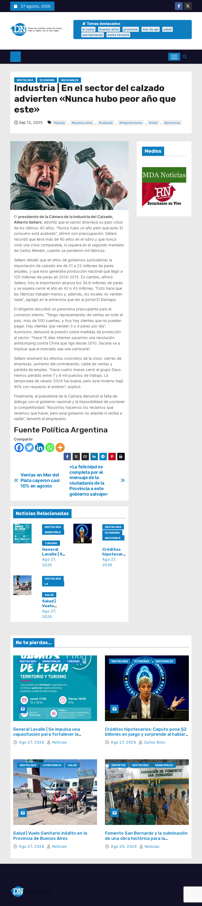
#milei (153, 123)
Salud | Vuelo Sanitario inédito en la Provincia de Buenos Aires (50, 836)
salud (167, 29)
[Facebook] (19, 447)
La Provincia (52, 584)
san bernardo (92, 35)
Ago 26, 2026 (124, 846)
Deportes (119, 765)
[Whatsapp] (49, 447)
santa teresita (118, 35)
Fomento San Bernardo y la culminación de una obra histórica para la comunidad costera (146, 838)
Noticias (59, 742)
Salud (49, 594)
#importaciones (130, 123)
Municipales (53, 533)
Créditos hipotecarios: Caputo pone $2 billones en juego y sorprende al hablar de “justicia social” (145, 734)
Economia (47, 80)
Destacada (25, 80)
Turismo (51, 543)
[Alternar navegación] (174, 57)
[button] (186, 56)
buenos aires (109, 29)
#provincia (172, 123)
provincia (131, 29)
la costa (88, 29)
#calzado (106, 123)
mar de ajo (151, 29)
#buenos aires (82, 123)
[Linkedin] (39, 447)
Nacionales (69, 80)
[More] (60, 447)
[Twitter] (29, 447)
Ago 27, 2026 (32, 742)
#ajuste (59, 123)
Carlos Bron (154, 742)
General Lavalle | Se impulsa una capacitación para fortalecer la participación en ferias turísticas (47, 734)
